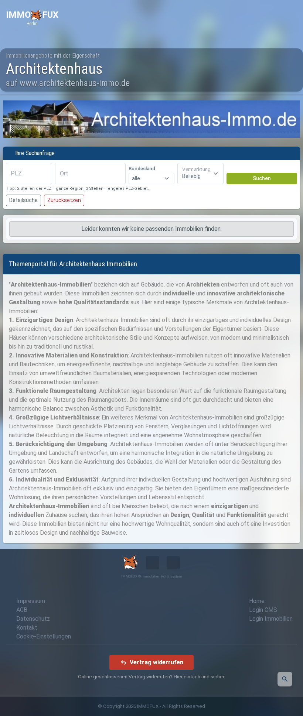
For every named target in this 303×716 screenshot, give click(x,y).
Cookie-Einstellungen (43, 636)
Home (257, 600)
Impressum (30, 600)
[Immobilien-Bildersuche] (285, 679)
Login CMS (263, 609)
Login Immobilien (271, 618)
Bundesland (142, 168)
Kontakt (26, 627)
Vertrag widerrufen (156, 662)
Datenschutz (33, 618)
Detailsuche (23, 200)
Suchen (262, 178)
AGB (21, 609)
